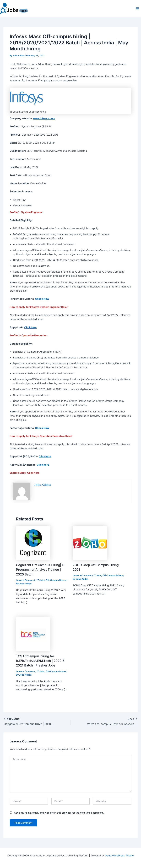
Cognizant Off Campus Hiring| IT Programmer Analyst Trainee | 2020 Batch (40, 569)
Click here (30, 327)
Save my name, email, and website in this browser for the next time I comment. (59, 812)
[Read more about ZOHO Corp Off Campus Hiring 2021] (90, 542)
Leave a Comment (25, 580)
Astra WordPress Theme (119, 855)
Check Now (42, 298)
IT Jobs (41, 580)
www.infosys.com (44, 118)
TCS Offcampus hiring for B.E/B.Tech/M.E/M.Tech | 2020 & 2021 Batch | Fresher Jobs (40, 660)
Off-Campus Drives (56, 580)
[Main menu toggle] (137, 8)
